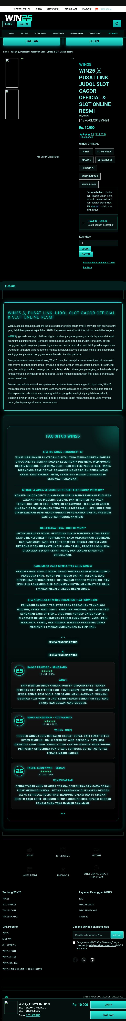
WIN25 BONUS (86, 904)
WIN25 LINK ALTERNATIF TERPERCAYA (22, 969)
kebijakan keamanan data (102, 945)
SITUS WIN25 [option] (104, 151)
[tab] (63, 286)
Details (10, 286)
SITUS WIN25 (53, 9)
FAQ (81, 898)
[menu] (63, 33)
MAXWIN (86, 9)
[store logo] (19, 17)
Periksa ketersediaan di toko (99, 262)
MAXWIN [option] (86, 160)
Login (8, 24)
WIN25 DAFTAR (10, 916)
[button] (12, 73)
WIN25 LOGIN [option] (89, 184)
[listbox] (98, 168)
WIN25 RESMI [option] (105, 160)
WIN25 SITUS (9, 957)
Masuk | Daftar (22, 9)
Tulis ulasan (86, 137)
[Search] (117, 23)
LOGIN (94, 41)
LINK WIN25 (63, 875)
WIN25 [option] (86, 151)
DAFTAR (32, 41)
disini (94, 206)
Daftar (24, 24)
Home (6, 52)
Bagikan (87, 267)
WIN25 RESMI (70, 9)
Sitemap (83, 916)
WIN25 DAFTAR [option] (90, 176)
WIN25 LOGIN (9, 910)
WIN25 (39, 9)
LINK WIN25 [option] (88, 168)
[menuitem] (11, 33)
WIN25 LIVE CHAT (88, 910)
